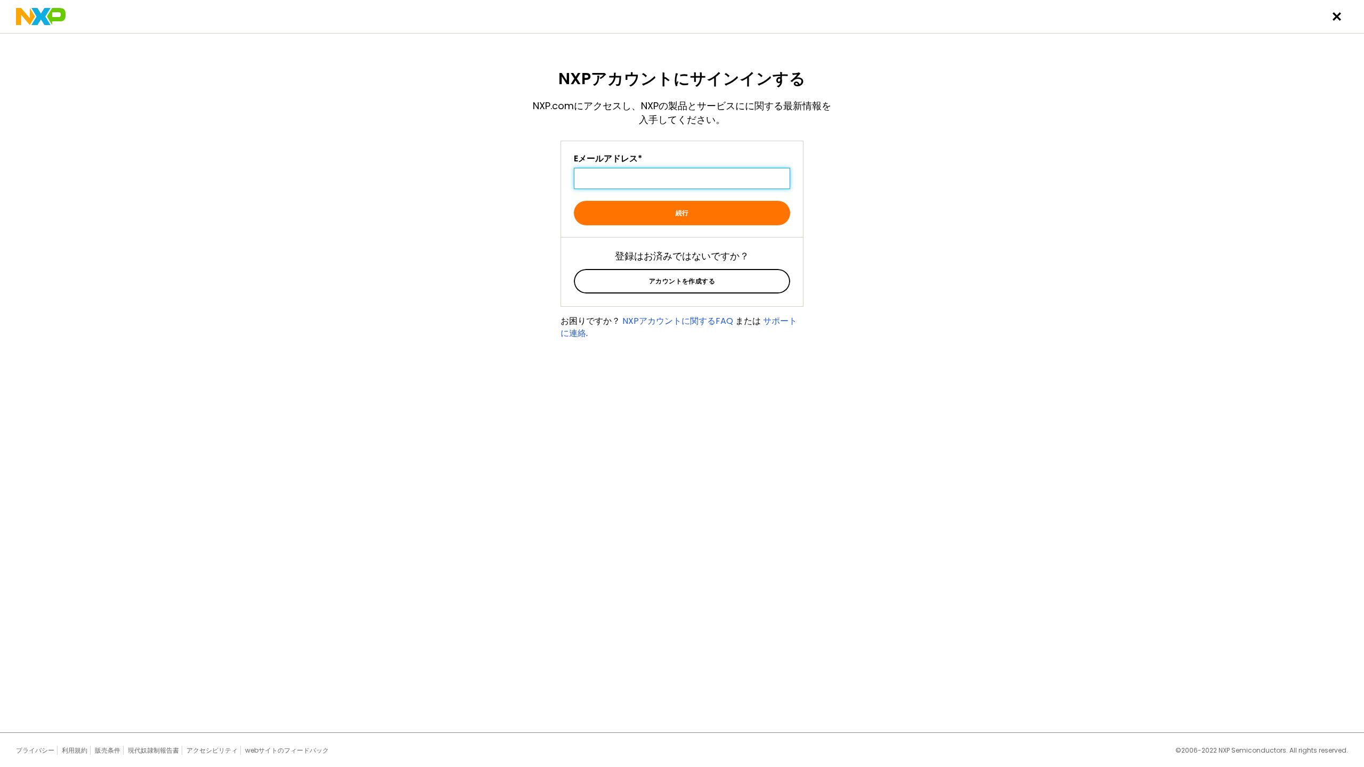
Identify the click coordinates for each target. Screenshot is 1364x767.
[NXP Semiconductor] (41, 16)
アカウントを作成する (682, 280)
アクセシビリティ (212, 750)
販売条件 (107, 750)
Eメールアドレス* (608, 159)
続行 (682, 212)
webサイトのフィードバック (287, 750)
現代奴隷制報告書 (153, 750)
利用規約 (74, 750)
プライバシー (35, 750)
